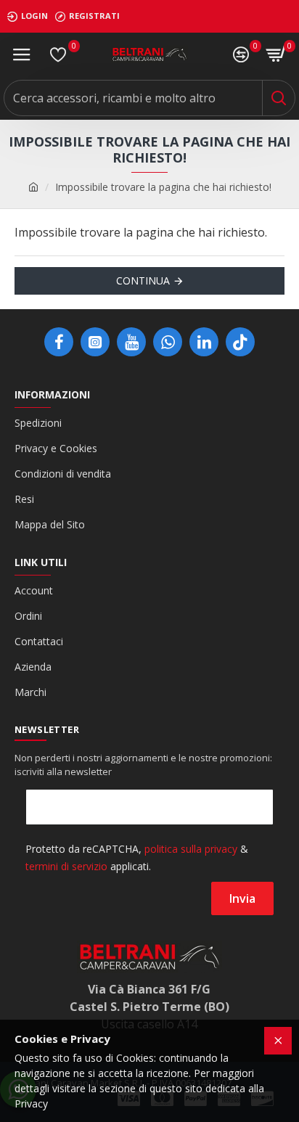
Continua (143, 280)
